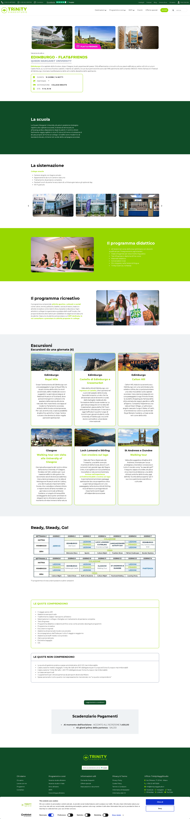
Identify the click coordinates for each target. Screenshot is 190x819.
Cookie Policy (117, 783)
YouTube (170, 792)
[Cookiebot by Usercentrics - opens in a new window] (26, 815)
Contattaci (20, 790)
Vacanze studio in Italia (56, 783)
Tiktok (169, 790)
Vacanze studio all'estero (57, 780)
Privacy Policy (117, 780)
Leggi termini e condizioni (95, 702)
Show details (116, 815)
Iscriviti (164, 10)
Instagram (160, 790)
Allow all (160, 802)
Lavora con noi (22, 783)
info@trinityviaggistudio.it (155, 787)
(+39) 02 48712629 (153, 783)
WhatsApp (150, 792)
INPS (131, 10)
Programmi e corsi (116, 10)
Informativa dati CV (119, 793)
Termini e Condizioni (119, 787)
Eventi (139, 10)
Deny (160, 808)
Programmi (21, 787)
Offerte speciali (151, 10)
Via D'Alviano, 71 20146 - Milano (157, 780)
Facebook (150, 790)
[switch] (70, 815)
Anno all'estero (54, 787)
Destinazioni (99, 10)
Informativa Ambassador (120, 790)
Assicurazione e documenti (90, 787)
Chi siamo (20, 780)
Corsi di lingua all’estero (57, 793)
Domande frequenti (87, 780)
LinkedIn (160, 792)
